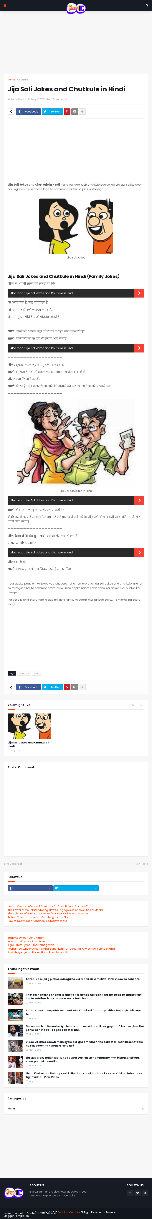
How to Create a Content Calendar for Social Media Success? (48, 906)
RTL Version (49, 1213)
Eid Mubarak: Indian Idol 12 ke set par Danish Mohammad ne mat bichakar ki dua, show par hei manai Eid (83, 1059)
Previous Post (14, 864)
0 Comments (59, 99)
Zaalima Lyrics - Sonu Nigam (26, 938)
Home (11, 79)
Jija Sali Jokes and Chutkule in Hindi (49, 293)
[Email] (74, 111)
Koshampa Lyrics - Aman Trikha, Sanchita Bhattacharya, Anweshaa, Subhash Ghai (61, 949)
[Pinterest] (67, 111)
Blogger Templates (16, 1216)
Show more (137, 705)
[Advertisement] (76, 42)
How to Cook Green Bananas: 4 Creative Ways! (38, 921)
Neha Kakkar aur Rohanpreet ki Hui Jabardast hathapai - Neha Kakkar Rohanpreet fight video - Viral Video (85, 1075)
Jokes (36, 673)
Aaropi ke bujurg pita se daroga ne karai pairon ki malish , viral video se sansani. (83, 979)
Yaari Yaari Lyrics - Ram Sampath (29, 941)
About (19, 1213)
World (76, 1108)
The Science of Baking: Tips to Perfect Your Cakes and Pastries (48, 913)
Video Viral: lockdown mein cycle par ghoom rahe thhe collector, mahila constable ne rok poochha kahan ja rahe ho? (84, 1043)
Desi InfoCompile (69, 1212)
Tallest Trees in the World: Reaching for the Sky (38, 917)
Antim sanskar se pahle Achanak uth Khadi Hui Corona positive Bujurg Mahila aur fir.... (83, 1012)
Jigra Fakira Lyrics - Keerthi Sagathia (31, 945)
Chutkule (22, 79)
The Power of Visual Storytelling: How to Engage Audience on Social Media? (56, 910)
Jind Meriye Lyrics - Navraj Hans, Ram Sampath (38, 952)
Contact (32, 1213)
